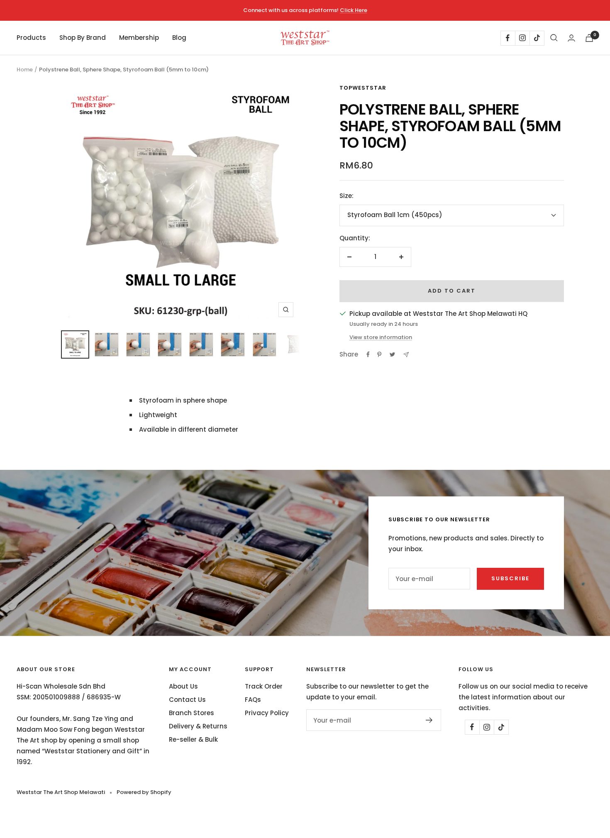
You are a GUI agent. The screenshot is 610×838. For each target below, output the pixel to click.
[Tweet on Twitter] (392, 354)
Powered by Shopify (144, 792)
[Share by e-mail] (406, 354)
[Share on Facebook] (368, 354)
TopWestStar (362, 88)
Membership (139, 37)
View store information (380, 337)
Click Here (353, 10)
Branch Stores (191, 713)
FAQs (253, 699)
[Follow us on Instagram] (522, 38)
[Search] (554, 38)
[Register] (429, 720)
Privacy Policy (267, 713)
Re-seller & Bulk (193, 739)
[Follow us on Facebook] (507, 38)
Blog (179, 37)
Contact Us (187, 699)
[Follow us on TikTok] (536, 38)
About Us (183, 686)
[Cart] (589, 38)
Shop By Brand (82, 37)
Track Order (264, 686)
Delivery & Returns (198, 726)
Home (25, 69)
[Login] (571, 38)
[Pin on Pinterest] (379, 354)
